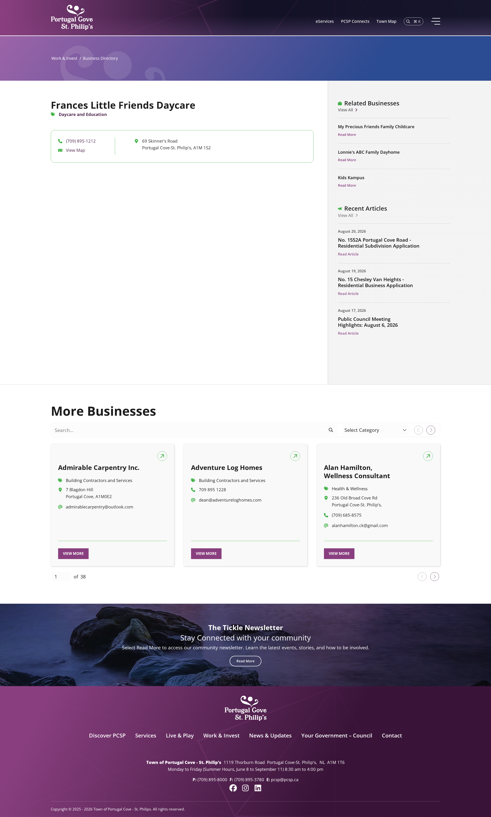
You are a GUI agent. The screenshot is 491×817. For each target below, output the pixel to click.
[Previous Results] (418, 430)
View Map (75, 150)
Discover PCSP (107, 735)
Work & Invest (64, 58)
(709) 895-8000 (212, 780)
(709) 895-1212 (81, 141)
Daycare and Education (83, 114)
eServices (325, 21)
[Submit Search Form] (330, 430)
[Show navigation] (435, 21)
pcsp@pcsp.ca (284, 780)
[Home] (72, 18)
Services (145, 735)
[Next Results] (430, 430)
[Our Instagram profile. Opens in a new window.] (245, 788)
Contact (392, 735)
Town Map (386, 21)
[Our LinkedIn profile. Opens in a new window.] (258, 788)
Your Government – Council (336, 735)
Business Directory (100, 58)
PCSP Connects (355, 21)
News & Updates (270, 735)
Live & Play (180, 735)
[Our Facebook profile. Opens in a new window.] (233, 788)
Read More (245, 661)
